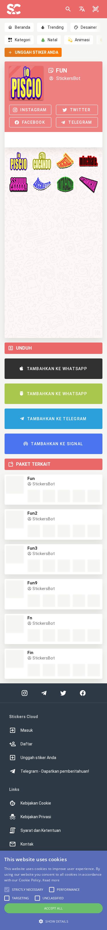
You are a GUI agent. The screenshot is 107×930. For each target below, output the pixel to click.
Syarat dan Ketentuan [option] (41, 830)
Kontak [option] (27, 844)
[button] (82, 9)
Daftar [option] (27, 744)
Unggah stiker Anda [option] (38, 757)
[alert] (53, 890)
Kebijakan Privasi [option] (36, 816)
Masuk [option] (27, 730)
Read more (51, 880)
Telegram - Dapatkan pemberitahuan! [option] (55, 771)
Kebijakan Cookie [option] (36, 803)
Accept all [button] (53, 908)
